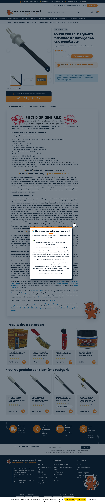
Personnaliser (92, 499)
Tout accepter (70, 499)
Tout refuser (81, 499)
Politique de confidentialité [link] (52, 502)
